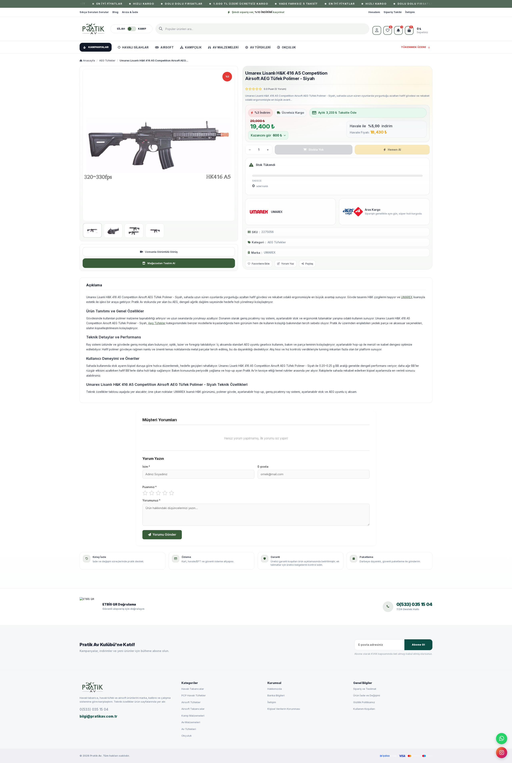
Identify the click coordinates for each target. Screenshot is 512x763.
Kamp (142, 28)
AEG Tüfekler (107, 60)
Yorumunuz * (151, 500)
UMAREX (269, 252)
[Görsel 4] (154, 231)
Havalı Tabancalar (192, 688)
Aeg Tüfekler (157, 323)
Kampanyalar (98, 47)
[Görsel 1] (92, 230)
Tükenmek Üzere (413, 47)
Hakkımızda (274, 688)
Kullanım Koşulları (364, 708)
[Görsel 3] (134, 231)
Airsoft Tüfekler (191, 702)
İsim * (146, 466)
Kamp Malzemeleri (192, 715)
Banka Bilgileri (276, 695)
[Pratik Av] (93, 29)
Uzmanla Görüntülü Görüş (161, 251)
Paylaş (309, 263)
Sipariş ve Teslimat (364, 688)
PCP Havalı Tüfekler (193, 695)
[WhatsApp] (501, 738)
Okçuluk (186, 735)
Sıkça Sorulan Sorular (94, 12)
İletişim (410, 12)
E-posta (263, 466)
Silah (121, 28)
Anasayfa (88, 60)
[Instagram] (501, 752)
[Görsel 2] (113, 231)
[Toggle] (131, 29)
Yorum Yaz (287, 263)
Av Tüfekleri (188, 729)
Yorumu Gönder (164, 534)
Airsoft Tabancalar (193, 708)
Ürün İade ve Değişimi (366, 695)
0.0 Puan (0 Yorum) (275, 88)
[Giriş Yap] (376, 30)
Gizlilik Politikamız (364, 702)
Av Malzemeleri (190, 722)
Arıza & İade (130, 12)
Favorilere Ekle (261, 263)
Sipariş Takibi (393, 12)
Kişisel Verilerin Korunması (283, 708)
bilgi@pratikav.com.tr (98, 716)
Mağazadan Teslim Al (161, 263)
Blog (115, 12)
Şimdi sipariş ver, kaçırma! (258, 12)
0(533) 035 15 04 (94, 709)
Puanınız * (149, 487)
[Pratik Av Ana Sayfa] (127, 687)
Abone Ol (418, 644)
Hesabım (374, 12)
